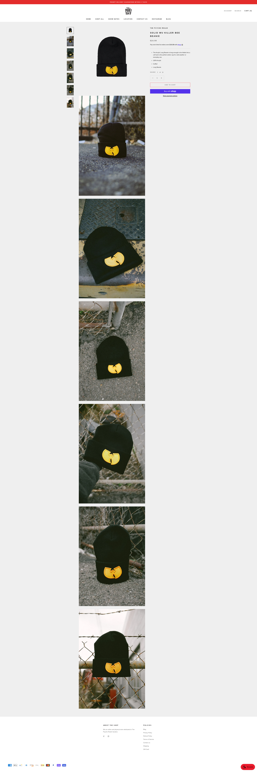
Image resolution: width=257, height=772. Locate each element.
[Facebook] (157, 72)
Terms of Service (148, 739)
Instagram (157, 19)
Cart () (248, 11)
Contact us (146, 742)
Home (88, 19)
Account (228, 11)
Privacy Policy (147, 732)
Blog (168, 19)
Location (128, 19)
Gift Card (146, 749)
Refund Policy (147, 736)
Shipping (146, 746)
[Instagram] (108, 736)
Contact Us (142, 19)
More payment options (170, 96)
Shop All (99, 19)
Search (238, 11)
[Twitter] (160, 72)
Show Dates (114, 19)
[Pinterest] (162, 72)
